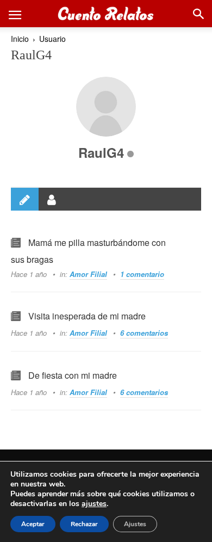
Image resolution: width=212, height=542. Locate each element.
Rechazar (84, 524)
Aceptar (33, 524)
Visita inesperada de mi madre (87, 316)
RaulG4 (101, 152)
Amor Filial (88, 274)
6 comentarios (144, 333)
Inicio (20, 38)
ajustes (94, 504)
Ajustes (135, 524)
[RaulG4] (106, 106)
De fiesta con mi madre (72, 375)
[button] (14, 13)
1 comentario (142, 274)
